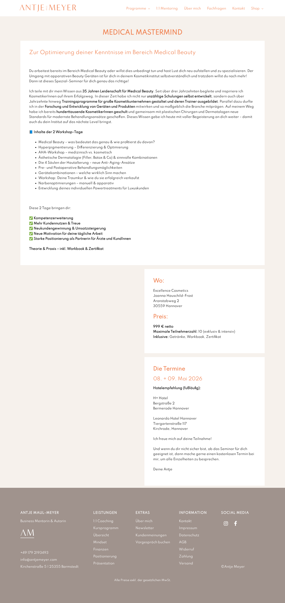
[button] (148, 8)
